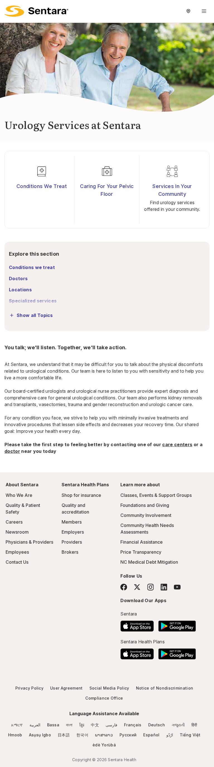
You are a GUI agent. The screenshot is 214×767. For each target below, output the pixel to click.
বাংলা (69, 724)
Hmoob (15, 734)
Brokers (70, 552)
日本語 (64, 734)
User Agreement (66, 688)
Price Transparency (140, 552)
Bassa (53, 724)
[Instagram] (150, 587)
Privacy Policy (29, 688)
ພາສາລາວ (104, 734)
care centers (177, 444)
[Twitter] (137, 587)
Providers (72, 542)
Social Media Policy (109, 688)
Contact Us (17, 562)
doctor (12, 451)
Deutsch (156, 724)
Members (72, 522)
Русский (128, 734)
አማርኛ (17, 724)
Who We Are (19, 495)
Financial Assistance (141, 542)
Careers (14, 522)
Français (133, 724)
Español (151, 734)
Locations (20, 289)
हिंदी (194, 724)
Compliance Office (104, 698)
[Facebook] (123, 587)
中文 (95, 724)
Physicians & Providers (29, 542)
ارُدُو (169, 734)
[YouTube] (177, 587)
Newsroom (17, 532)
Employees (17, 552)
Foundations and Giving (144, 505)
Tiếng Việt (190, 734)
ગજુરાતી (178, 724)
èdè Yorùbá (104, 744)
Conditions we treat (32, 267)
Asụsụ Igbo (40, 734)
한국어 (82, 734)
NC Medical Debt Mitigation (149, 562)
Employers (73, 532)
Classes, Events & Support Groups (156, 495)
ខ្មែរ (81, 724)
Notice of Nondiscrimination (164, 688)
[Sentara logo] (36, 11)
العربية (35, 724)
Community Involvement (145, 515)
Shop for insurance (81, 495)
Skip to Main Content (8, 8)
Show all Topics (35, 315)
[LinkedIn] (163, 587)
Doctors (18, 278)
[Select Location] (188, 11)
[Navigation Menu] (204, 11)
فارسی (111, 724)
